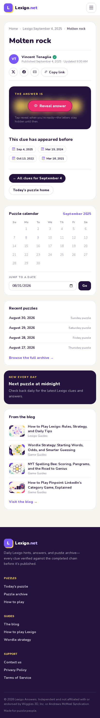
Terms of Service (17, 677)
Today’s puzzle (16, 586)
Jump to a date (22, 277)
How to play (14, 602)
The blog (11, 624)
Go (84, 285)
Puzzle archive (15, 594)
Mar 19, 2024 (54, 149)
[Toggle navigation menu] (91, 8)
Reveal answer (53, 105)
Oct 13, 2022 (25, 158)
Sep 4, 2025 (25, 149)
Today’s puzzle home (31, 190)
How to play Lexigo (20, 632)
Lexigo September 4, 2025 (42, 29)
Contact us (12, 662)
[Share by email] (34, 72)
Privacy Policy (15, 670)
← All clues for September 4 (37, 178)
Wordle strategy (17, 639)
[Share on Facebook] (24, 72)
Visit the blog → (23, 501)
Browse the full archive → (31, 357)
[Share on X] (13, 72)
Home (13, 29)
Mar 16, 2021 (55, 158)
